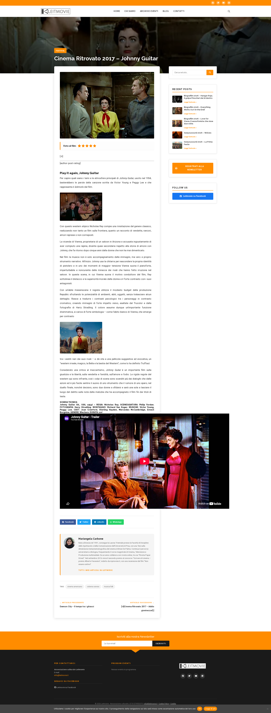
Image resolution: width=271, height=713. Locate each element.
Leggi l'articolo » (190, 102)
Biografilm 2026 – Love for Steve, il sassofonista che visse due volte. (198, 121)
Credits (173, 704)
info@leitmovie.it (61, 675)
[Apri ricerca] (229, 11)
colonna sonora (93, 587)
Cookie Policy (164, 704)
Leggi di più (210, 708)
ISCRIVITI (161, 643)
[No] (267, 708)
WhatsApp (117, 522)
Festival (60, 51)
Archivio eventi (149, 11)
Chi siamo (129, 11)
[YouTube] (224, 3)
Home (117, 11)
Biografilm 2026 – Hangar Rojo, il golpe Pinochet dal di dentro (198, 97)
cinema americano (74, 587)
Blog (166, 11)
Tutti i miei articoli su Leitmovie (95, 570)
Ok (199, 708)
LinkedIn (100, 522)
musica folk (108, 587)
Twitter (85, 522)
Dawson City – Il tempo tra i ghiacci (77, 606)
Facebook (69, 522)
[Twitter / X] (218, 3)
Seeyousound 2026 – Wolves (197, 133)
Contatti (178, 11)
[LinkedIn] (229, 3)
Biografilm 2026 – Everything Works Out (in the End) (197, 108)
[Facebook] (213, 3)
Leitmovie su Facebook (66, 687)
